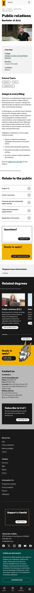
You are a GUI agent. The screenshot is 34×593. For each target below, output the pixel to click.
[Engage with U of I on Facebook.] (3, 546)
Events (4, 473)
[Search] (29, 2)
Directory (5, 463)
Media (15, 82)
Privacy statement (8, 445)
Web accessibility (7, 448)
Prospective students (9, 484)
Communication (8, 86)
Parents (4, 491)
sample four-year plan (15, 162)
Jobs (3, 441)
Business (6, 82)
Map (3, 466)
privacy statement (11, 574)
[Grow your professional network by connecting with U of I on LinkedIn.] (19, 546)
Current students (7, 487)
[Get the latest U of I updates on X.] (9, 546)
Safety (4, 469)
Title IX (4, 452)
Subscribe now (23, 419)
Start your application (7, 358)
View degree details (10, 327)
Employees (5, 494)
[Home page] (4, 3)
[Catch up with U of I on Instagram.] (14, 546)
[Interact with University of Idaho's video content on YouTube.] (25, 546)
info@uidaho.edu (12, 378)
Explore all (27, 339)
